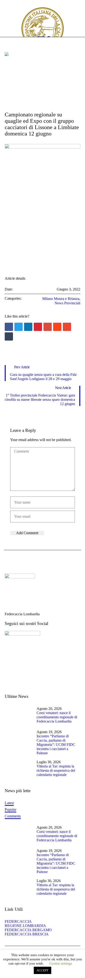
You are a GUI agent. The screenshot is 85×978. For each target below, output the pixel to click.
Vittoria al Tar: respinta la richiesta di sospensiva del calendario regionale (56, 770)
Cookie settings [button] (60, 963)
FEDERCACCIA (19, 921)
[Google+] (47, 327)
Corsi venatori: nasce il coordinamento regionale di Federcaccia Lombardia (57, 717)
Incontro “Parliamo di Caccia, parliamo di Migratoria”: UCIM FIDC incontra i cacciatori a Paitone (56, 744)
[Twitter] (18, 327)
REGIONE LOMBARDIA (25, 926)
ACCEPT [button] (42, 970)
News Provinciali (67, 303)
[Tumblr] (9, 336)
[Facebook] (9, 327)
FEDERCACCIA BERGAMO (28, 930)
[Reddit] (57, 327)
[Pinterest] (38, 327)
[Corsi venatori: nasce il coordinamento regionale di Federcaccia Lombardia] (19, 715)
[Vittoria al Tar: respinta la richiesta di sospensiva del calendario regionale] (19, 769)
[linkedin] (28, 327)
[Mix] (67, 327)
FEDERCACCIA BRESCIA (27, 934)
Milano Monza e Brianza (60, 299)
